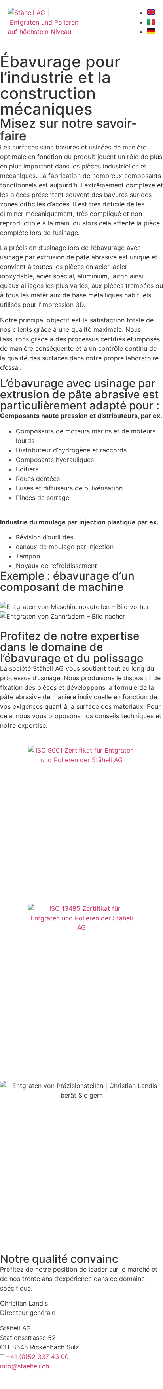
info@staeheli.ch (24, 1366)
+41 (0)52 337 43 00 (37, 1357)
